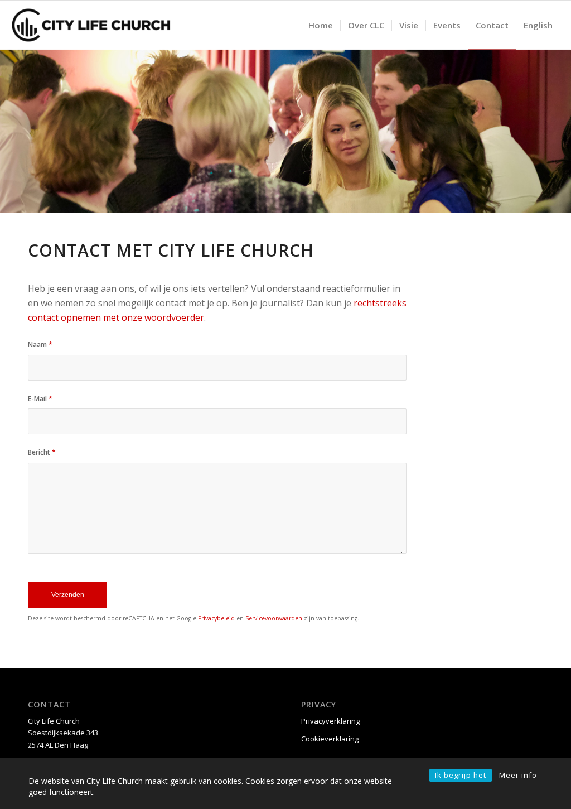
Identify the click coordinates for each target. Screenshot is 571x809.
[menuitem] (320, 25)
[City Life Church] (91, 25)
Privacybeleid (216, 618)
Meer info (518, 775)
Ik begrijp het (460, 775)
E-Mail (40, 398)
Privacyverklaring (330, 721)
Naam (40, 344)
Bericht (42, 452)
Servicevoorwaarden (273, 618)
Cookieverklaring (330, 739)
